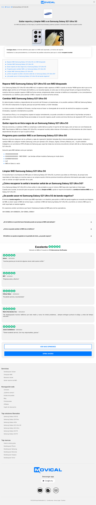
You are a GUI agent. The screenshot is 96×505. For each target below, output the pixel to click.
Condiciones (50, 500)
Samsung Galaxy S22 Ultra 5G (12, 425)
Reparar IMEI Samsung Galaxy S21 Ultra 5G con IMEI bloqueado (26, 62)
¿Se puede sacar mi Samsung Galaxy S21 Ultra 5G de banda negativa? (28, 76)
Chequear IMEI (8, 374)
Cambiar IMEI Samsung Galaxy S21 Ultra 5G (20, 64)
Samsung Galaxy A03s (10, 422)
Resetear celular (8, 377)
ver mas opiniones (48, 347)
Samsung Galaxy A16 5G (11, 416)
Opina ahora (48, 354)
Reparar (8, 7)
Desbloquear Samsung (10, 449)
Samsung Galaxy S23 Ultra (11, 428)
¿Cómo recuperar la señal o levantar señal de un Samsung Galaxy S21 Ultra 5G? (31, 74)
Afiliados (6, 404)
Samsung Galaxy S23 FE (11, 431)
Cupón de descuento (10, 407)
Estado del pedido (9, 395)
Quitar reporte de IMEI (10, 380)
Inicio (2, 7)
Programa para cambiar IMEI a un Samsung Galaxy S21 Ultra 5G (26, 69)
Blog (5, 398)
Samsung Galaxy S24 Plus (11, 419)
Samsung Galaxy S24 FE (11, 434)
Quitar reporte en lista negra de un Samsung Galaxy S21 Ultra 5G (26, 66)
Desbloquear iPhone (10, 446)
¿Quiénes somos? (9, 392)
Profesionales (8, 401)
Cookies (63, 500)
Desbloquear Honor (9, 457)
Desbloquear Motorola (10, 452)
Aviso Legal (57, 500)
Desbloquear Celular (10, 371)
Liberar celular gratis (10, 443)
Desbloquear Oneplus (10, 455)
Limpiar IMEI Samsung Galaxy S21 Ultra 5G (20, 71)
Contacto (6, 389)
